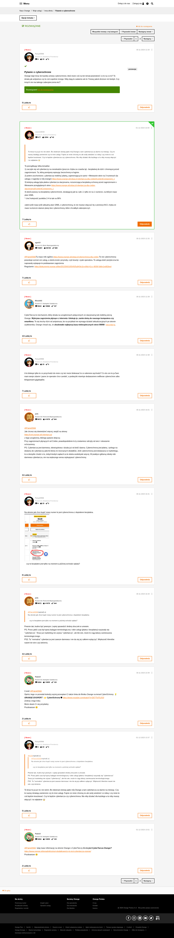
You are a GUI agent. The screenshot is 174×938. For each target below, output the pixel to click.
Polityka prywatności (81, 930)
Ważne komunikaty (35, 930)
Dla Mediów (71, 908)
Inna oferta (48, 11)
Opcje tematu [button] (27, 18)
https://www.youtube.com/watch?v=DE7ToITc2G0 (83, 698)
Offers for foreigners (138, 930)
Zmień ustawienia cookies (73, 927)
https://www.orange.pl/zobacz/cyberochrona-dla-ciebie (76, 257)
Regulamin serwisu (50, 930)
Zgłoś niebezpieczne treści (94, 927)
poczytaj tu (110, 325)
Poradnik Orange (141, 927)
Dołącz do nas (124, 3)
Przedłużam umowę (21, 905)
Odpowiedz (145, 107)
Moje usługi (37, 11)
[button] (152, 50)
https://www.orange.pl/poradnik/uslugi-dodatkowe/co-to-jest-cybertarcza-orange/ (57, 851)
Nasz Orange (25, 11)
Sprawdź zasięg (45, 905)
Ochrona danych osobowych (101, 930)
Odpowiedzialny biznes (41, 927)
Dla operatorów (72, 903)
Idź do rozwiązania (145, 26)
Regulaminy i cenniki (21, 908)
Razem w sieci (57, 927)
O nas (94, 903)
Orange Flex (19, 927)
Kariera (95, 908)
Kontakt (95, 905)
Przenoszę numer (20, 903)
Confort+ (129, 927)
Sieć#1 (28, 927)
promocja (132, 69)
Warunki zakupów (66, 930)
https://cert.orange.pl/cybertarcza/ (38, 435)
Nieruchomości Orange (120, 930)
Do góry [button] (7, 890)
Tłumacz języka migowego (114, 927)
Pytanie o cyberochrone (37, 72)
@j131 (30, 756)
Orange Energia (20, 930)
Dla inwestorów (72, 905)
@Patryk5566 (30, 257)
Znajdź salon (44, 903)
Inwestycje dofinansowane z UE (25, 933)
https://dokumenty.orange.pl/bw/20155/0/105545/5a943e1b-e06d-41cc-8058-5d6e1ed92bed (73, 267)
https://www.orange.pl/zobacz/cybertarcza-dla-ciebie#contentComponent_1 (83, 179)
